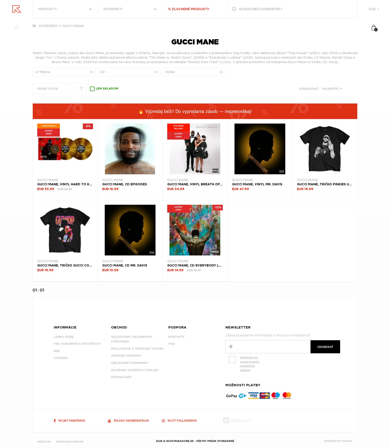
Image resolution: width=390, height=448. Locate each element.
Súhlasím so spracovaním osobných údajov (249, 364)
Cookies (61, 358)
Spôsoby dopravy (126, 355)
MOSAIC (347, 441)
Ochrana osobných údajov (135, 370)
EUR (372, 9)
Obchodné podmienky (130, 363)
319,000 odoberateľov (131, 420)
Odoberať (325, 347)
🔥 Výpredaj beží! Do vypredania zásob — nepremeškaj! (195, 111)
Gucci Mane (73, 26)
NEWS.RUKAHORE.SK (70, 441)
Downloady (121, 377)
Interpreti (48, 26)
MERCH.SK (44, 441)
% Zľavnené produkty (188, 9)
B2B (57, 351)
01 (34, 290)
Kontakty (176, 336)
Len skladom (107, 88)
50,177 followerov (182, 420)
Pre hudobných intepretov (77, 343)
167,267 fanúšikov (71, 420)
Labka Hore (64, 336)
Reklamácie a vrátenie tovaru (137, 348)
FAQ (171, 343)
